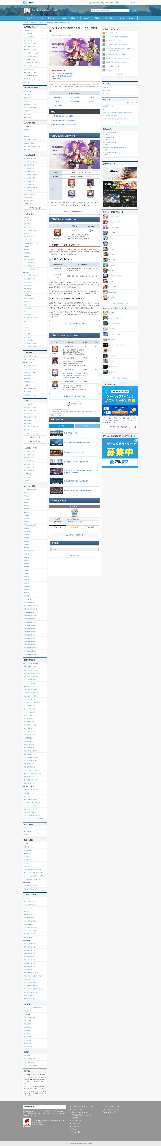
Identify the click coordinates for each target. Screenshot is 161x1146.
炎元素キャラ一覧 (29, 451)
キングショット (112, 254)
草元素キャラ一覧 (29, 470)
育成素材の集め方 (68, 73)
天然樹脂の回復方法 (29, 767)
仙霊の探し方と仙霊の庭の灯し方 (33, 976)
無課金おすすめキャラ (30, 417)
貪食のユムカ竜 (28, 291)
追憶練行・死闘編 (29, 143)
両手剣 (72, 358)
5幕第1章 (26, 573)
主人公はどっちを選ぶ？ (30, 696)
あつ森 (110, 350)
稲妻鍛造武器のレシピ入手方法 (32, 869)
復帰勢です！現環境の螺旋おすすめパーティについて (117, 112)
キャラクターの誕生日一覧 (31, 426)
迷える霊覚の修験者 (29, 279)
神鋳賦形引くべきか (29, 378)
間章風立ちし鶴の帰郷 (30, 525)
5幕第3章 (26, 579)
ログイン (133, 2)
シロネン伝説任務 (29, 259)
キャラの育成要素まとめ (30, 679)
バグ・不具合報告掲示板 (30, 1065)
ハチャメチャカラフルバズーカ (32, 139)
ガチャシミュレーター (30, 107)
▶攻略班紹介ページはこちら (74, 522)
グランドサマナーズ (114, 287)
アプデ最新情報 (28, 33)
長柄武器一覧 (27, 860)
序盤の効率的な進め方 (30, 667)
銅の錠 (26, 301)
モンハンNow (112, 260)
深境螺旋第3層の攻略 (30, 625)
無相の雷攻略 (27, 1040)
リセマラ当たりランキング (31, 53)
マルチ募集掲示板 (29, 1062)
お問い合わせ (76, 1123)
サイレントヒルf (112, 356)
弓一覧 (26, 863)
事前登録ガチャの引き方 (30, 725)
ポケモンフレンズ (113, 265)
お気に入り (92, 527)
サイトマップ (76, 1126)
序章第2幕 (27, 496)
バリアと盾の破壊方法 (30, 747)
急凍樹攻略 (27, 1033)
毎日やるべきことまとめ (30, 670)
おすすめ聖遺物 (74, 97)
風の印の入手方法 (29, 914)
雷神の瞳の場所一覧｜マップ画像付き (116, 54)
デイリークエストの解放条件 (32, 770)
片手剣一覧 (27, 853)
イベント (132, 18)
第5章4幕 (26, 249)
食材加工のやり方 (29, 776)
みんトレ (110, 238)
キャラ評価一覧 (28, 404)
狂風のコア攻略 (28, 1046)
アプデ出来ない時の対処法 (31, 75)
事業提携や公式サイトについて (81, 1115)
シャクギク (27, 233)
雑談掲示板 (27, 1055)
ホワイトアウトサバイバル (116, 276)
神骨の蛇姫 (27, 334)
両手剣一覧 (27, 856)
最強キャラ (52, 18)
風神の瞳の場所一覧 (29, 947)
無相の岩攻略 (27, 1043)
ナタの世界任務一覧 (29, 171)
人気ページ (87, 426)
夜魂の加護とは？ (29, 197)
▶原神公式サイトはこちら (56, 415)
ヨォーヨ (90, 197)
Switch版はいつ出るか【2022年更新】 (34, 818)
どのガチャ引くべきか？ (30, 356)
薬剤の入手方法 (28, 937)
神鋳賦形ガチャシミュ (30, 382)
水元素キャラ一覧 (29, 454)
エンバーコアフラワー (30, 236)
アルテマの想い (77, 1109)
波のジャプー (27, 321)
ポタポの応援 (27, 308)
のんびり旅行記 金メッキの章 (32, 146)
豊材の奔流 (27, 149)
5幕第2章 (26, 576)
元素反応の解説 (28, 715)
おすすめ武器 (58, 105)
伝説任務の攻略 (28, 101)
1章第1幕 (26, 502)
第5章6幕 (26, 130)
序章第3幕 (27, 499)
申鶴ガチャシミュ (29, 375)
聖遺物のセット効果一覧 (30, 885)
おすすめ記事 (62, 426)
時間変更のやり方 (29, 763)
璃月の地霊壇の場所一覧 (30, 985)
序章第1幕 (27, 492)
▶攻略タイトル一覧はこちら (119, 303)
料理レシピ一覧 (28, 908)
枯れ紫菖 (26, 217)
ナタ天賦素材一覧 (29, 181)
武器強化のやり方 (29, 686)
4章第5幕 (26, 567)
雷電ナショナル (28, 828)
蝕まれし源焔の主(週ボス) (31, 275)
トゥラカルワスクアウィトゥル (32, 346)
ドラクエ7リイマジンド (115, 334)
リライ (26, 311)
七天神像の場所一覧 (29, 699)
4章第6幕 (26, 570)
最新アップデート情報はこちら (74, 211)
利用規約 (75, 1118)
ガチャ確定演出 (28, 728)
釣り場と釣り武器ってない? (110, 115)
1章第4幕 (26, 512)
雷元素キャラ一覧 (29, 467)
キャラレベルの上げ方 (30, 683)
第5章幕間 (27, 253)
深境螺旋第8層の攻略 (30, 641)
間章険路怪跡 (27, 531)
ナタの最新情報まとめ (30, 158)
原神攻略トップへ (76, 404)
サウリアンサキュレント (30, 230)
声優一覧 (26, 429)
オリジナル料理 (74, 101)
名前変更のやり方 (29, 793)
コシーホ (26, 327)
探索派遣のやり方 (29, 721)
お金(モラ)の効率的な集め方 (31, 780)
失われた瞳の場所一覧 (30, 943)
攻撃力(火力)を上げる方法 (31, 789)
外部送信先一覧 (110, 1112)
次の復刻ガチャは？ (29, 359)
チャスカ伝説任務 (29, 262)
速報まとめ (27, 82)
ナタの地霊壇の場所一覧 (30, 187)
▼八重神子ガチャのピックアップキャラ (64, 124)
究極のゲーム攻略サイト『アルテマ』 (83, 1106)
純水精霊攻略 (27, 1027)
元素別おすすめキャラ (30, 420)
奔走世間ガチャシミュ (30, 395)
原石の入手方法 (28, 924)
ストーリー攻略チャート (30, 40)
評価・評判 (27, 796)
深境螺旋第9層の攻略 (30, 644)
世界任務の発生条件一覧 (30, 605)
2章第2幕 (26, 518)
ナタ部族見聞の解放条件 (30, 174)
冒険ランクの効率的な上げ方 (32, 673)
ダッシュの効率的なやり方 (31, 757)
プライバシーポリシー (112, 1109)
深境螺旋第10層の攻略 (30, 648)
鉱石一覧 (26, 911)
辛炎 (90, 187)
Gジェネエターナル (113, 233)
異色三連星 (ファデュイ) (30, 317)
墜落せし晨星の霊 (29, 298)
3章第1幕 (26, 534)
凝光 (71, 197)
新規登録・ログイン (108, 90)
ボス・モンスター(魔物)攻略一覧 (33, 1007)
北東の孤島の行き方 (29, 754)
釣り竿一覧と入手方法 (30, 734)
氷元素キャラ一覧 (29, 457)
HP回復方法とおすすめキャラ (32, 692)
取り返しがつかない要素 (30, 760)
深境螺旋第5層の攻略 (30, 631)
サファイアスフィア (114, 216)
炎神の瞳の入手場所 (29, 165)
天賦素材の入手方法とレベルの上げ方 (116, 62)
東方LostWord (112, 292)
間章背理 (26, 596)
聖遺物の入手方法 (29, 889)
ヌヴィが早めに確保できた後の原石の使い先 (115, 119)
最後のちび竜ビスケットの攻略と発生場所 (117, 58)
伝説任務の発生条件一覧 (30, 609)
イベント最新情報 (29, 36)
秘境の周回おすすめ (29, 741)
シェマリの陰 (27, 337)
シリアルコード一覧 (29, 78)
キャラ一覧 (120, 18)
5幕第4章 (26, 583)
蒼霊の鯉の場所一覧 (29, 966)
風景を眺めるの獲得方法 (30, 751)
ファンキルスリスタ (114, 227)
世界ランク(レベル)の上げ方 (31, 676)
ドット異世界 (112, 270)
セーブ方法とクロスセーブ (31, 799)
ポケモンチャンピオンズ (115, 318)
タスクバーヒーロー (114, 323)
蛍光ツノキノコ (28, 223)
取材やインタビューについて (80, 1112)
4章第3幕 (26, 560)
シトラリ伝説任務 (29, 266)
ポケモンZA (111, 339)
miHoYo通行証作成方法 (30, 812)
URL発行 (76, 527)
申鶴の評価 (56, 78)
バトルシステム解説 (29, 712)
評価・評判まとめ (29, 69)
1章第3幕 (26, 509)
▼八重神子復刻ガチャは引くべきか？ (63, 120)
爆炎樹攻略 (27, 1030)
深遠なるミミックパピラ (30, 282)
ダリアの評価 (57, 76)
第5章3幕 (26, 246)
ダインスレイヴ (28, 477)
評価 (57, 101)
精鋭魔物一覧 (27, 1011)
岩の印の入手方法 (29, 917)
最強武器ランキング (29, 46)
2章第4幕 (26, 528)
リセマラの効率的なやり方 (31, 56)
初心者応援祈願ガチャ (30, 388)
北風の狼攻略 (27, 1024)
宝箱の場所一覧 (28, 969)
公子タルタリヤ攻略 (29, 1017)
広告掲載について (77, 1120)
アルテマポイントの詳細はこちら (120, 427)
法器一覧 (26, 866)
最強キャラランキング (30, 43)
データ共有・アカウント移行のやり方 (116, 44)
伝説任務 (91, 97)
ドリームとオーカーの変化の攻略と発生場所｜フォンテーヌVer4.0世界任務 (120, 49)
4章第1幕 (26, 554)
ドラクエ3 (111, 361)
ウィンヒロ (111, 249)
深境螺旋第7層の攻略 (30, 638)
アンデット (27, 330)
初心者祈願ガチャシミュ (30, 391)
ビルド (91, 101)
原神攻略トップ (28, 30)
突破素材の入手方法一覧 (30, 689)
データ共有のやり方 (29, 731)
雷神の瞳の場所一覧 (29, 953)
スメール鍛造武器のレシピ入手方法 (33, 872)
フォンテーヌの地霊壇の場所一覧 (33, 988)
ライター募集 (76, 1132)
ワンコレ (110, 281)
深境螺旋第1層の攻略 (30, 618)
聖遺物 (97, 18)
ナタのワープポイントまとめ (32, 162)
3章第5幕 (26, 547)
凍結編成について (108, 106)
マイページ (106, 93)
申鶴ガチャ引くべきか (30, 372)
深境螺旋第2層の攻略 (30, 622)
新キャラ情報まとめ (29, 423)
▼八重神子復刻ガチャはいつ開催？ (63, 116)
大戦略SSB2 (111, 372)
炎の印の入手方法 (29, 194)
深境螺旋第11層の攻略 (30, 651)
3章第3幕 (26, 541)
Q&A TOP (105, 87)
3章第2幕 (26, 538)
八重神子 (71, 187)
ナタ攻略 (63, 18)
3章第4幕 (26, 544)
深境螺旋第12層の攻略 (30, 654)
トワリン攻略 (27, 1020)
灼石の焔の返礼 (28, 190)
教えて (105, 109)
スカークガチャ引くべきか (31, 365)
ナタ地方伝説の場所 (29, 178)
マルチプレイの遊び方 (30, 806)
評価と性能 (27, 94)
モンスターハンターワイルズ (116, 345)
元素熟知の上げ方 (29, 718)
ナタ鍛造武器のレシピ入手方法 (32, 879)
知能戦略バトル (28, 136)
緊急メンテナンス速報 (30, 72)
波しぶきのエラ (28, 227)
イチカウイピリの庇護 (30, 343)
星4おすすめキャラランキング (32, 413)
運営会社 (75, 1129)
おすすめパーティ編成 (30, 49)
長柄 (71, 381)
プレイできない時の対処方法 (32, 815)
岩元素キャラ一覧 (29, 464)
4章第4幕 (26, 563)
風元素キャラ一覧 (29, 461)
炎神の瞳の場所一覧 (29, 960)
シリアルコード (40, 18)
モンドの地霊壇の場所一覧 (31, 982)
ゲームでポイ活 (96, 2)
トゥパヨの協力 (28, 314)
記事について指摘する (76, 535)
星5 (66, 346)
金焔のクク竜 (27, 288)
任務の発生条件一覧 (29, 602)
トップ (29, 18)
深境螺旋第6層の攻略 (30, 635)
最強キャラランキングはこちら (74, 396)
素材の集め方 (58, 97)
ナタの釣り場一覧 (29, 200)
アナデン (110, 243)
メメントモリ (112, 297)
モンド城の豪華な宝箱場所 (31, 972)
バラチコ (26, 324)
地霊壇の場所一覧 (29, 979)
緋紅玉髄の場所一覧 (29, 963)
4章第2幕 (26, 557)
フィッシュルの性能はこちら (75, 323)
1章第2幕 (26, 505)
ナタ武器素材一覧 (29, 184)
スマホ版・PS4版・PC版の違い (32, 62)
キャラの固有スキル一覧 (112, 66)
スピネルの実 (27, 240)
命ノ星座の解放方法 (29, 705)
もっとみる (119, 122)
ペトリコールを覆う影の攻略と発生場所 (117, 36)
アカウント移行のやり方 (30, 66)
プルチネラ (27, 480)
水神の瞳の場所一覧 (29, 956)
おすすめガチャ (86, 18)
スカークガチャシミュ (30, 369)
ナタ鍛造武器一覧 (29, 168)
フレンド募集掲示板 (29, 1059)
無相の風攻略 (27, 1036)
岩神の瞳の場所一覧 (29, 950)
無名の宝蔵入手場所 (29, 998)
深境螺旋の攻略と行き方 (30, 615)
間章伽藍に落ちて (29, 550)
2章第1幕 (26, 515)
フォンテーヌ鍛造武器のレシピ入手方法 (35, 876)
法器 (71, 346)
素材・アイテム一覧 (29, 901)
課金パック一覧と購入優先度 (32, 702)
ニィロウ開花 (27, 831)
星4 (65, 358)
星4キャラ (74, 18)
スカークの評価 (57, 73)
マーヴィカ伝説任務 (29, 269)
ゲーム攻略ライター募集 (113, 1106)
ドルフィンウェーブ (114, 222)
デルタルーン (112, 366)
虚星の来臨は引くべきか (30, 104)
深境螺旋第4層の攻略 (30, 628)
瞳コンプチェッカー (29, 59)
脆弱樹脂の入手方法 (29, 934)
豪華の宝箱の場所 (29, 744)
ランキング (134, 103)
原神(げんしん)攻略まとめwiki (45, 10)
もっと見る (120, 74)
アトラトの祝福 (28, 340)
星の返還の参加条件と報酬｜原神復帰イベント (115, 147)
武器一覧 (26, 847)
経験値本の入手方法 (29, 783)
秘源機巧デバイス (29, 285)
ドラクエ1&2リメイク (114, 329)
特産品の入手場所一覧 (30, 905)
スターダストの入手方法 (30, 927)
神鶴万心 (26, 834)
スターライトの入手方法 (30, 930)
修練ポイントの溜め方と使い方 (32, 773)
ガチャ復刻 (109, 18)
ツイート (58, 527)
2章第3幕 (26, 521)
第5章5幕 (26, 256)
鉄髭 (25, 305)
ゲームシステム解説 (29, 709)
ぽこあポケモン (112, 312)
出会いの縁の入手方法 (30, 921)
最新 (128, 103)
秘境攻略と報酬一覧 (29, 995)
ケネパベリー (27, 220)
